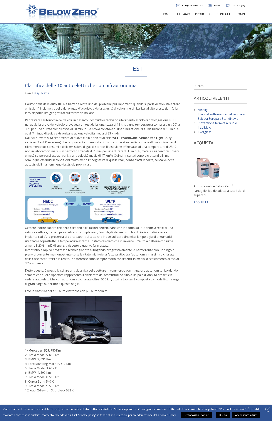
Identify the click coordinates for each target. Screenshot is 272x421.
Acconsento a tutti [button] (246, 415)
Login (240, 14)
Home (166, 14)
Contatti (224, 14)
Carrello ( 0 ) (238, 5)
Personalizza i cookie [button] (196, 415)
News (217, 5)
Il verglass (204, 132)
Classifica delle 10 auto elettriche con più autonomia (80, 85)
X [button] (267, 409)
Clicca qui (121, 415)
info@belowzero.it (192, 5)
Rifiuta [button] (223, 415)
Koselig (202, 110)
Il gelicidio (204, 127)
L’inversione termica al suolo (217, 123)
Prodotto (203, 14)
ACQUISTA (201, 202)
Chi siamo (182, 14)
